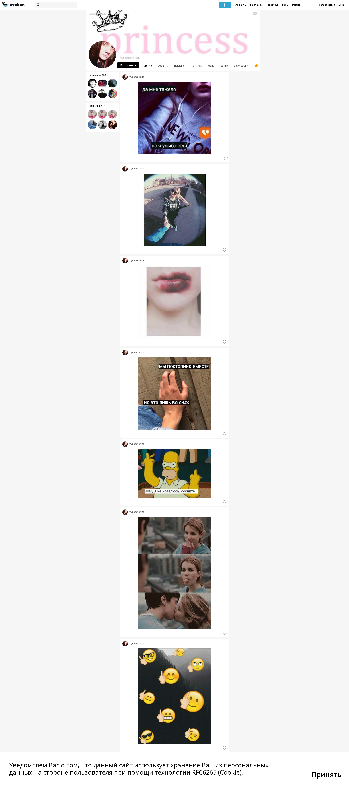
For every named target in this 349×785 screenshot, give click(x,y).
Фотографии (241, 65)
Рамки (296, 4)
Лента (148, 65)
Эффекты (241, 4)
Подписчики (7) (96, 105)
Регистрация (327, 4)
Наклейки (256, 4)
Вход (341, 4)
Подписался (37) (97, 75)
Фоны (285, 4)
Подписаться (128, 65)
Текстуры (272, 4)
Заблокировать (99, 13)
